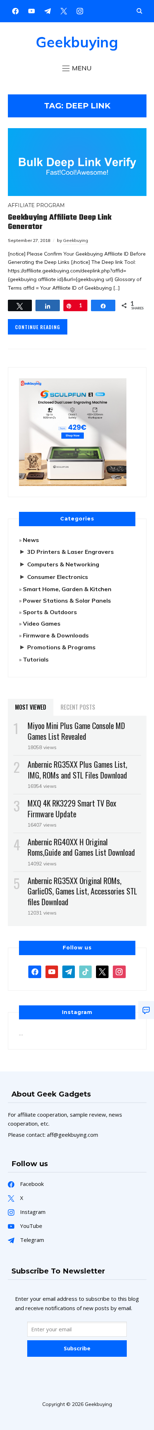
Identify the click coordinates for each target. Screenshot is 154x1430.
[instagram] (80, 10)
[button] (77, 68)
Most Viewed (30, 707)
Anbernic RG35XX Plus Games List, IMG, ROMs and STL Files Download (77, 769)
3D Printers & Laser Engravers (70, 551)
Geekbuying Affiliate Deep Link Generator (59, 222)
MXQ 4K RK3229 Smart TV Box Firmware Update (72, 808)
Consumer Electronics (57, 576)
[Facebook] (15, 10)
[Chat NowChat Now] (146, 1010)
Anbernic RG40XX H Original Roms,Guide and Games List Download (81, 847)
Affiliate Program (36, 205)
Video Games (42, 623)
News (31, 539)
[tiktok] (85, 971)
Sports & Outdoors (50, 612)
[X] (64, 10)
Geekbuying (77, 42)
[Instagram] (48, 10)
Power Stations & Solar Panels (67, 600)
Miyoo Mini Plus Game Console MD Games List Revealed (76, 731)
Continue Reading (37, 327)
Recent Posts (78, 707)
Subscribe (77, 1348)
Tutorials (36, 659)
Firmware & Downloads (56, 635)
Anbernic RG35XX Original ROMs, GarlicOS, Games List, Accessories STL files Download (82, 891)
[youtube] (31, 10)
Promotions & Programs (61, 647)
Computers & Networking (63, 564)
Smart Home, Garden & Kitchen (67, 589)
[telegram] (68, 971)
